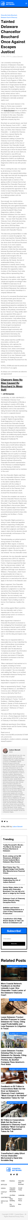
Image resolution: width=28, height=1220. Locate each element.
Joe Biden (12, 1195)
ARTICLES (4, 1184)
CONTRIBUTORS (6, 1197)
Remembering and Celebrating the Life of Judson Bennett (11, 880)
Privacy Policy (19, 1216)
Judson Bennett (17, 56)
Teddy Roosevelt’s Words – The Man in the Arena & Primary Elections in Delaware (13, 848)
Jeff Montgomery (8, 394)
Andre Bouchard (9, 110)
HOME (3, 1181)
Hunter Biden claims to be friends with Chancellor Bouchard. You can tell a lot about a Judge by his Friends (14, 890)
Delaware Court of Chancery (9, 17)
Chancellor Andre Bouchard (9, 15)
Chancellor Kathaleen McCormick (13, 1189)
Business (12, 1181)
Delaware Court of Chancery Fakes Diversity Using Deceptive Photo (14, 900)
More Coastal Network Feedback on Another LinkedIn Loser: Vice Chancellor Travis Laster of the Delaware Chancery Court (13, 989)
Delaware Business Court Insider (16, 966)
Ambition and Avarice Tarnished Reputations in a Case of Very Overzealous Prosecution (13, 910)
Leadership (21, 1195)
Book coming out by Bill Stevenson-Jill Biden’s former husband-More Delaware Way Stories (12, 859)
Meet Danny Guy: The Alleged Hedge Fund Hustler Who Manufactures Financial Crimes (14, 870)
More (19, 1204)
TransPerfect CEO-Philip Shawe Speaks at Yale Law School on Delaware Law (13, 921)
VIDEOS (3, 1188)
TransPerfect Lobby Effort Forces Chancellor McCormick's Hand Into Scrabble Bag (13, 1156)
